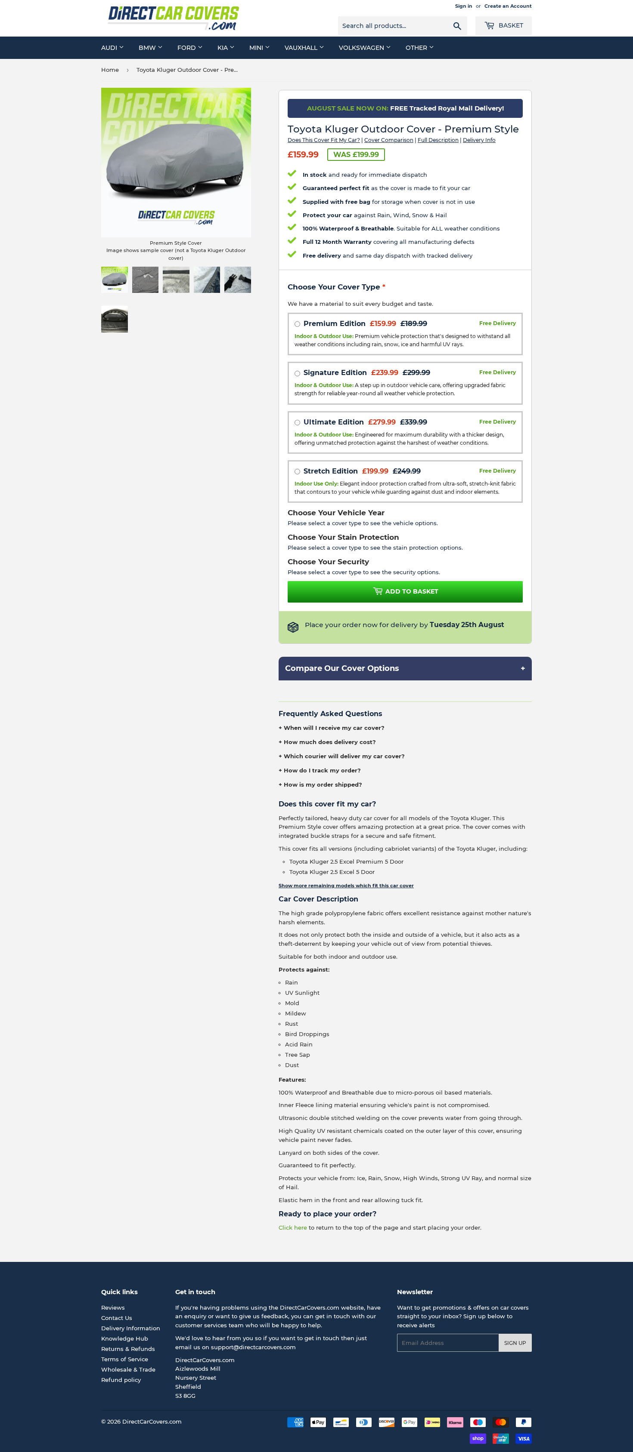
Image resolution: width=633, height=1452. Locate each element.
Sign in (463, 6)
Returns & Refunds (128, 1348)
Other (417, 48)
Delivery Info (479, 140)
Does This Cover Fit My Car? (324, 140)
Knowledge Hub (124, 1338)
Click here (293, 1227)
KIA (223, 48)
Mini (257, 48)
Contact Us (116, 1317)
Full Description (438, 140)
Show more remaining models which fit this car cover (346, 886)
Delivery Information (130, 1328)
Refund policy (121, 1379)
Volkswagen (362, 48)
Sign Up (515, 1343)
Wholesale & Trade (128, 1369)
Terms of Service (124, 1359)
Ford (187, 48)
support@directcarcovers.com (253, 1347)
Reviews (113, 1307)
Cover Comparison (388, 140)
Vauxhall (302, 48)
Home (110, 69)
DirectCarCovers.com (152, 1421)
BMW (148, 48)
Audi (110, 48)
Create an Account (508, 6)
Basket (510, 25)
